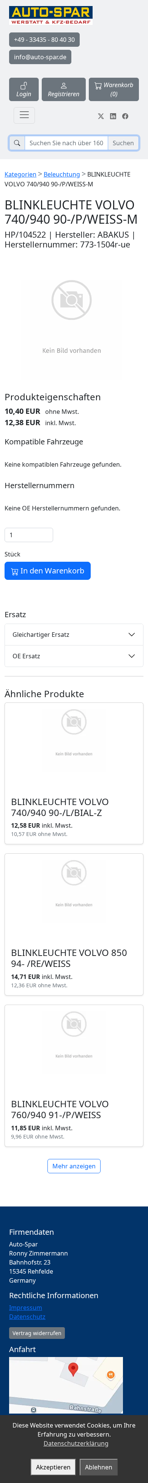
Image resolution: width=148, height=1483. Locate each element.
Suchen (123, 143)
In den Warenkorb (51, 571)
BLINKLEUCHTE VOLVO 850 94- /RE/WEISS (69, 958)
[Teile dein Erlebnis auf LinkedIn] (113, 115)
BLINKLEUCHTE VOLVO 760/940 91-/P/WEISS (60, 1109)
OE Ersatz (26, 656)
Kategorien (20, 174)
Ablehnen (98, 1467)
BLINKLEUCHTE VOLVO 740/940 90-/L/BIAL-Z (60, 807)
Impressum (25, 1307)
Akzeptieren (53, 1467)
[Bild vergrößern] (72, 330)
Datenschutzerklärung (76, 1443)
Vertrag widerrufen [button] (37, 1333)
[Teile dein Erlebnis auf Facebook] (125, 115)
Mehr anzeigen (74, 1166)
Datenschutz (27, 1316)
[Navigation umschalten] (24, 115)
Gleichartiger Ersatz (41, 634)
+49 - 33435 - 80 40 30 (44, 39)
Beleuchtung (62, 174)
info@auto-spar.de (40, 57)
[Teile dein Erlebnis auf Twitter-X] (101, 115)
